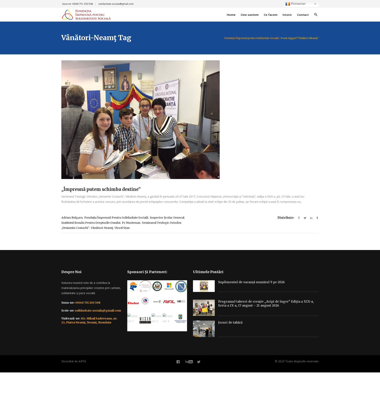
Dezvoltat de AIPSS (73, 361)
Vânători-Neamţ (102, 228)
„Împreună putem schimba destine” (101, 189)
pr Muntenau (131, 222)
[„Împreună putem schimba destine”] (190, 119)
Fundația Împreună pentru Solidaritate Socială (251, 38)
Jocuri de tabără (230, 322)
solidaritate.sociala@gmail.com (116, 4)
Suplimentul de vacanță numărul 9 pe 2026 (251, 282)
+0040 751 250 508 (82, 4)
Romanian (298, 3)
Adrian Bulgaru (72, 217)
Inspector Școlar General (167, 217)
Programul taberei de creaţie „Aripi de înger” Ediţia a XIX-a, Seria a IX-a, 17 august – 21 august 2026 (266, 303)
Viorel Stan (122, 228)
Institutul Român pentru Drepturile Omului (90, 222)
